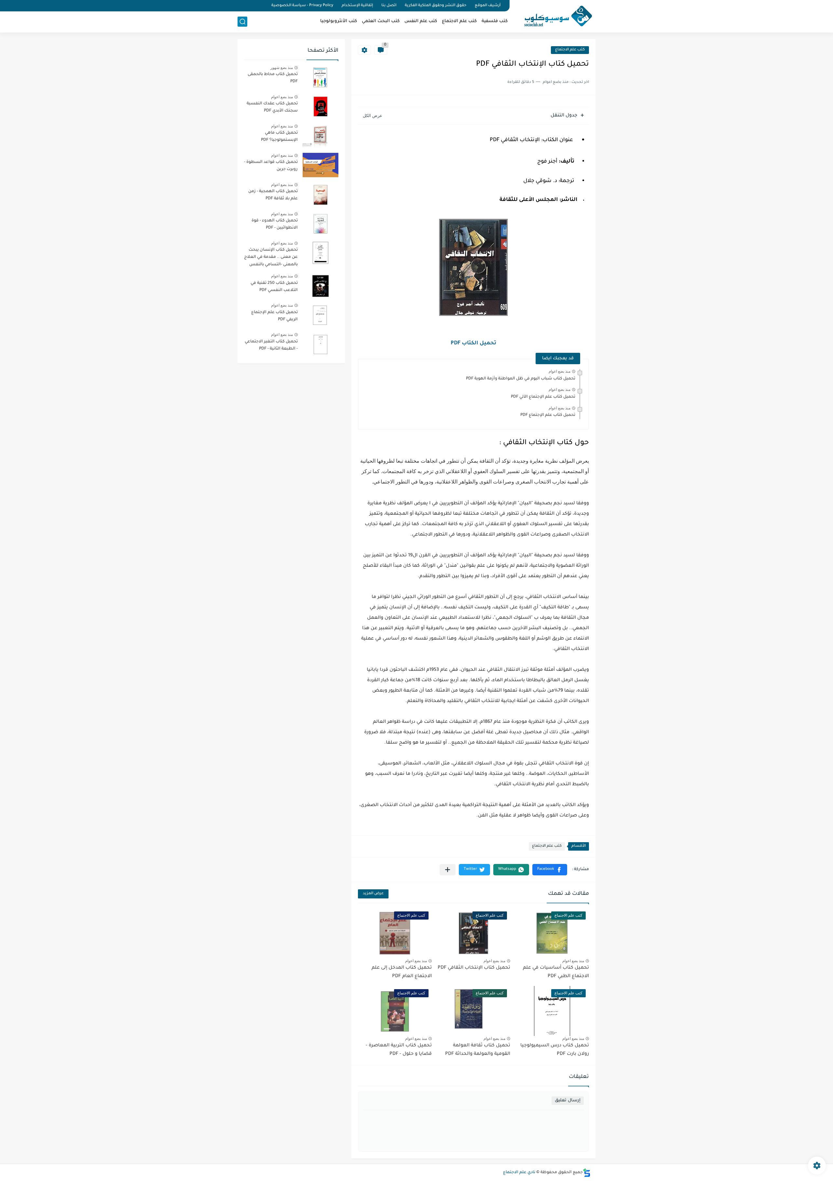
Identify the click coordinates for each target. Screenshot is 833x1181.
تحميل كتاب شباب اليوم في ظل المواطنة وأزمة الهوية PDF (520, 379)
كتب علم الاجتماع (459, 21)
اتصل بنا (388, 6)
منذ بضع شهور (281, 67)
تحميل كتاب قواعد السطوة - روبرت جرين (271, 166)
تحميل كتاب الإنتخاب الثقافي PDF (474, 968)
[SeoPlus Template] (587, 1172)
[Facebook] (262, 5)
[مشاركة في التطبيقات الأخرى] (448, 869)
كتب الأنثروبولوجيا (338, 21)
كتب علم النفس (420, 21)
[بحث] (242, 22)
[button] (549, 869)
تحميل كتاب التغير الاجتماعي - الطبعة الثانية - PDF (271, 345)
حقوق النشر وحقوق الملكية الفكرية (435, 6)
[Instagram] (239, 5)
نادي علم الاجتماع (519, 1172)
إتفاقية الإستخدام (357, 6)
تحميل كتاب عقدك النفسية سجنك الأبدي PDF (272, 107)
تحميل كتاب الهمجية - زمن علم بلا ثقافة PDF (273, 195)
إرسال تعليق (567, 1100)
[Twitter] (250, 5)
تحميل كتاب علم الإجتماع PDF (547, 415)
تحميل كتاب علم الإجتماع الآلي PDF (543, 397)
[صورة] (320, 77)
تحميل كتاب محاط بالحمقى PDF (273, 78)
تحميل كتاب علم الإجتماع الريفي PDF (274, 316)
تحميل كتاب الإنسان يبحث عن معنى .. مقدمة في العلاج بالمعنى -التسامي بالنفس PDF (271, 258)
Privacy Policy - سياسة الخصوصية (302, 6)
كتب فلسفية (495, 21)
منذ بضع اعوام (559, 371)
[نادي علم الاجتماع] (554, 16)
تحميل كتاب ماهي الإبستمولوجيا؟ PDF (279, 136)
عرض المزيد (373, 894)
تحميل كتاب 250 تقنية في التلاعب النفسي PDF (274, 287)
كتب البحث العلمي (381, 21)
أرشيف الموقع (487, 6)
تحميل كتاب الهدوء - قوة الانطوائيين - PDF (275, 224)
